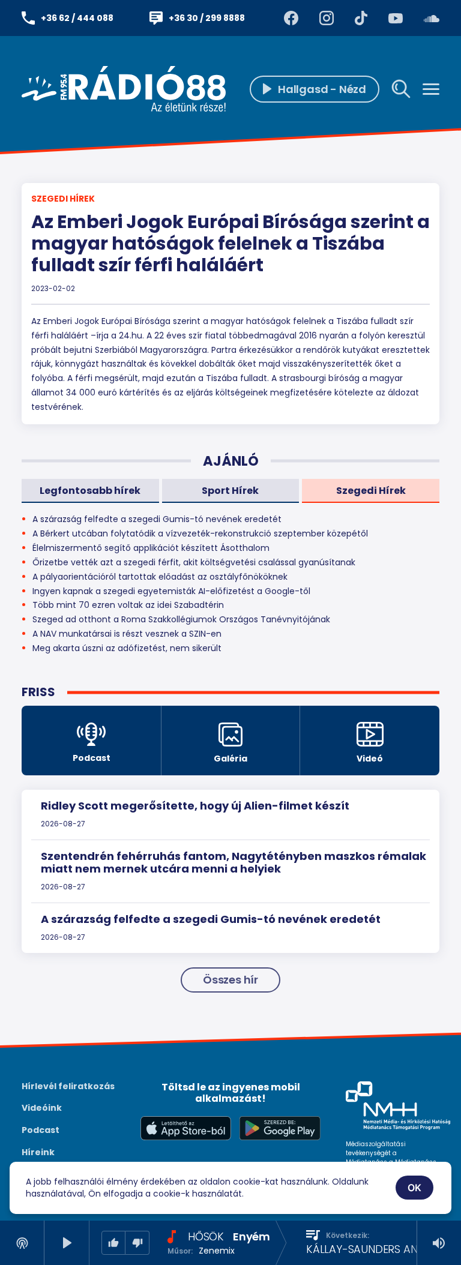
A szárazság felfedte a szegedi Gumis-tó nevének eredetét (211, 919)
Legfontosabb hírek (90, 490)
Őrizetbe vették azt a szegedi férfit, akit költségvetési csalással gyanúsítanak (193, 562)
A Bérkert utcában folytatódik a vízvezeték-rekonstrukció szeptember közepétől (200, 533)
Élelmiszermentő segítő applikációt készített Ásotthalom (151, 548)
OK (415, 1188)
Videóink (42, 1108)
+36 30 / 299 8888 (207, 18)
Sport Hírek (230, 490)
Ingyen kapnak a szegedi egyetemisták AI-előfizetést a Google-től (171, 591)
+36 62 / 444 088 (77, 18)
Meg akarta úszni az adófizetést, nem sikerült (126, 648)
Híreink (38, 1152)
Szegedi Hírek (63, 199)
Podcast (40, 1130)
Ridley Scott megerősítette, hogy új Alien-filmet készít (195, 805)
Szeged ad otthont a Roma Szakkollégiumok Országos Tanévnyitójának (181, 619)
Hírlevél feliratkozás (68, 1086)
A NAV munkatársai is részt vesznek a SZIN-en (126, 634)
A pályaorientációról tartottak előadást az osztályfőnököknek (160, 577)
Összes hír (230, 979)
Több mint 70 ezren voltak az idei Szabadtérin (128, 605)
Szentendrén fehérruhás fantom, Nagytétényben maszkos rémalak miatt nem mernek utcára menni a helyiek (233, 863)
